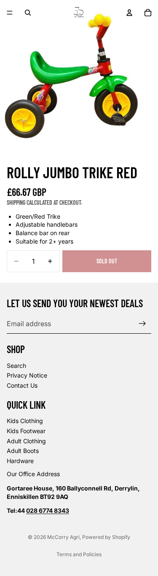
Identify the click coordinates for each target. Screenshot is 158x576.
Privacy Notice (27, 375)
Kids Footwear (26, 430)
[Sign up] (142, 323)
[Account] (129, 12)
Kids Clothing (25, 421)
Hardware (20, 460)
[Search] (28, 12)
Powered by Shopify (106, 537)
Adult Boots (23, 451)
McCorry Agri (63, 537)
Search (16, 365)
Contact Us (22, 385)
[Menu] (9, 12)
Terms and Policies (79, 554)
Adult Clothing (26, 441)
